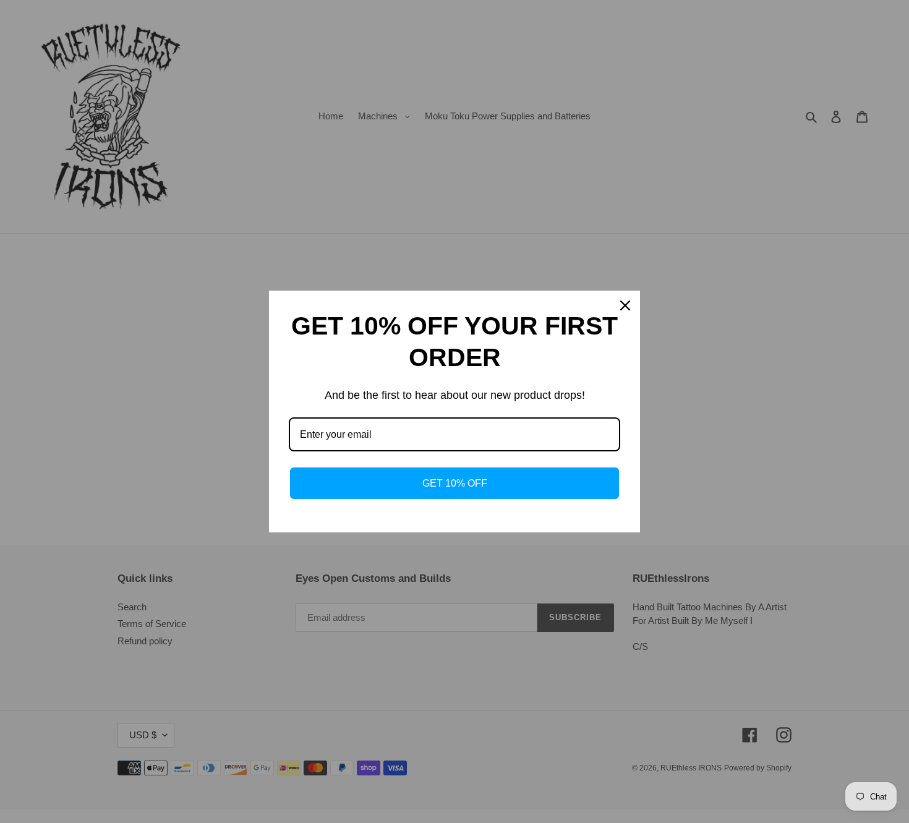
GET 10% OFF (454, 483)
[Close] (625, 305)
